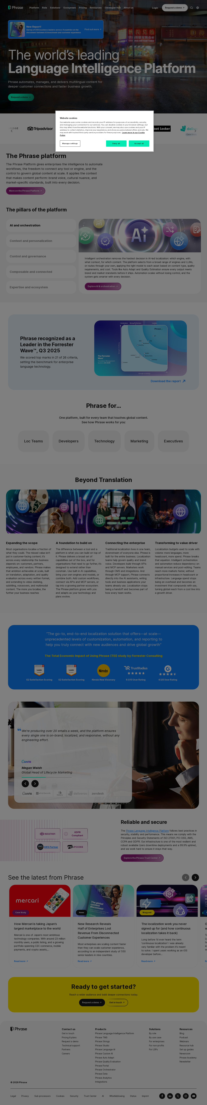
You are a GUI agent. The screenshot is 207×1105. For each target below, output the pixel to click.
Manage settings (70, 143)
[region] (104, 131)
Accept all (139, 143)
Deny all (116, 143)
